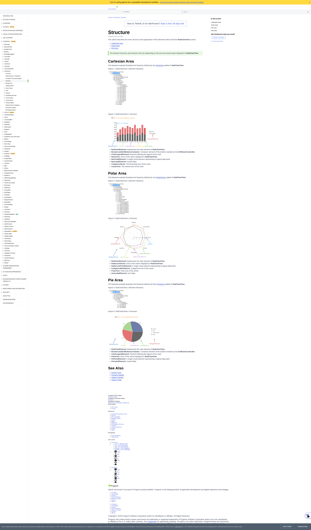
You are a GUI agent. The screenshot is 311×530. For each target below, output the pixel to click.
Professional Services (117, 424)
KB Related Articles (11, 110)
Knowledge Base (9, 299)
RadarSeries (161, 177)
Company (114, 492)
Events (113, 428)
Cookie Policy (178, 526)
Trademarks (152, 521)
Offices (113, 501)
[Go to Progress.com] (113, 486)
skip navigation (112, 9)
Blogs (113, 421)
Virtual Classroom (116, 427)
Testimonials (115, 437)
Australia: (122, 449)
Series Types (116, 380)
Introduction (8, 16)
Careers (113, 500)
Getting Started (10, 85)
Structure (8, 81)
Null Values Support (11, 107)
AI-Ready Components (122, 403)
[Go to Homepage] (117, 9)
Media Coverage (116, 498)
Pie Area (114, 48)
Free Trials (114, 407)
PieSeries (161, 284)
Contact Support (219, 37)
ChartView (117, 17)
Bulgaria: (122, 448)
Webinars (114, 422)
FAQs (113, 430)
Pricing (113, 408)
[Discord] (116, 464)
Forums (113, 419)
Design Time (116, 373)
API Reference (8, 303)
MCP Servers (112, 403)
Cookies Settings (302, 526)
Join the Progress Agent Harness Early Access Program (182, 2)
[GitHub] (116, 463)
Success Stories (116, 435)
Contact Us (114, 442)
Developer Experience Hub (119, 414)
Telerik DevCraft (112, 397)
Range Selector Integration (13, 105)
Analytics (6, 296)
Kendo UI (111, 400)
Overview (8, 73)
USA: (121, 444)
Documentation (115, 417)
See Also (115, 368)
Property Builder (117, 375)
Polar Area (115, 46)
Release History (116, 418)
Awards (113, 495)
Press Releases (116, 497)
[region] (155, 526)
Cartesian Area (117, 43)
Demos (113, 415)
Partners (113, 425)
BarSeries (160, 65)
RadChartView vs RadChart (13, 76)
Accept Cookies (287, 526)
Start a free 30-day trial (172, 23)
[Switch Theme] (308, 12)
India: (121, 447)
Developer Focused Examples (14, 78)
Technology (114, 494)
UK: (121, 445)
